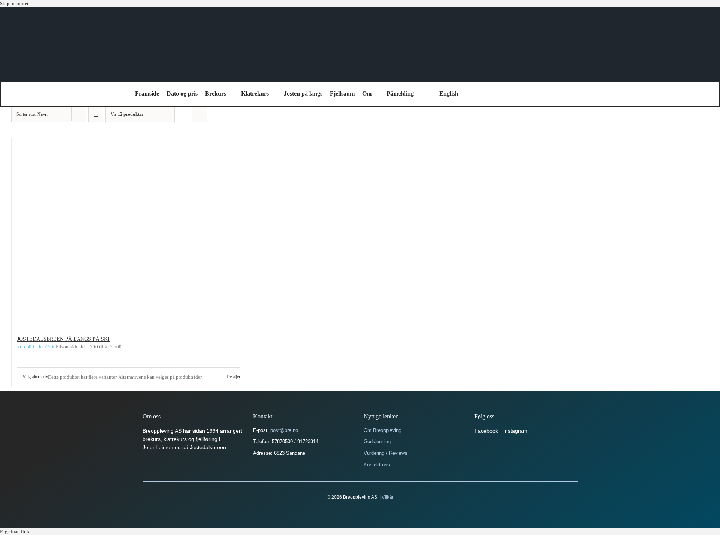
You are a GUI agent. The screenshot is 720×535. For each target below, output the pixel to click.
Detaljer (233, 376)
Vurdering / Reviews (385, 453)
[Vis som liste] (199, 114)
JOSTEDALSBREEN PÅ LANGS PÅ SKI (63, 339)
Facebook (486, 431)
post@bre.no (284, 430)
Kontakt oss (377, 465)
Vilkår (387, 497)
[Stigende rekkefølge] (95, 114)
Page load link (14, 531)
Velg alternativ (35, 376)
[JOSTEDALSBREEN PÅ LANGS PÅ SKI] (129, 233)
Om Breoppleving (382, 430)
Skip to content (15, 3)
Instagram (515, 431)
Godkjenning (377, 441)
